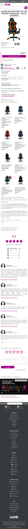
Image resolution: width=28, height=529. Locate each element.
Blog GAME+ (15, 471)
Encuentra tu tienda (14, 417)
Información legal (14, 505)
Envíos (14, 440)
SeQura (15, 489)
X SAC (14, 457)
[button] (26, 7)
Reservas (14, 438)
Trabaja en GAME (14, 415)
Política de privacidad (14, 507)
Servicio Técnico (14, 447)
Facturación (14, 445)
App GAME (14, 420)
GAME (7, 4)
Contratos (14, 511)
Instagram (15, 459)
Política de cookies (14, 509)
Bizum (15, 484)
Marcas (14, 426)
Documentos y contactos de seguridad (10, 397)
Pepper (15, 486)
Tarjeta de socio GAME (14, 418)
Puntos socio (15, 493)
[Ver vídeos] (18, 44)
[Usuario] (23, 4)
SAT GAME (14, 422)
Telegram (15, 469)
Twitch (14, 474)
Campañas (14, 424)
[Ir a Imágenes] (15, 44)
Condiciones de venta (14, 503)
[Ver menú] (1, 4)
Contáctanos (14, 433)
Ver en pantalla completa (21, 380)
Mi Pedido (14, 442)
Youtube (15, 464)
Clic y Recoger (14, 436)
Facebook (15, 462)
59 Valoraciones (15, 85)
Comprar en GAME (14, 435)
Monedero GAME (15, 491)
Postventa (14, 444)
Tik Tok (15, 467)
